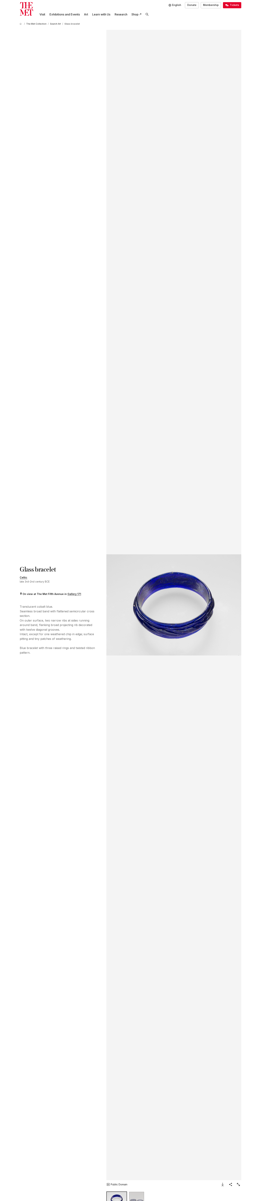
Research (121, 14)
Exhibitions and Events (65, 14)
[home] (21, 24)
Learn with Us (101, 14)
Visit (42, 14)
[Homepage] (26, 9)
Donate (191, 4)
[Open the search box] (147, 14)
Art (86, 14)
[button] (173, 604)
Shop (134, 14)
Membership (211, 4)
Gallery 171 (74, 593)
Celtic (23, 577)
